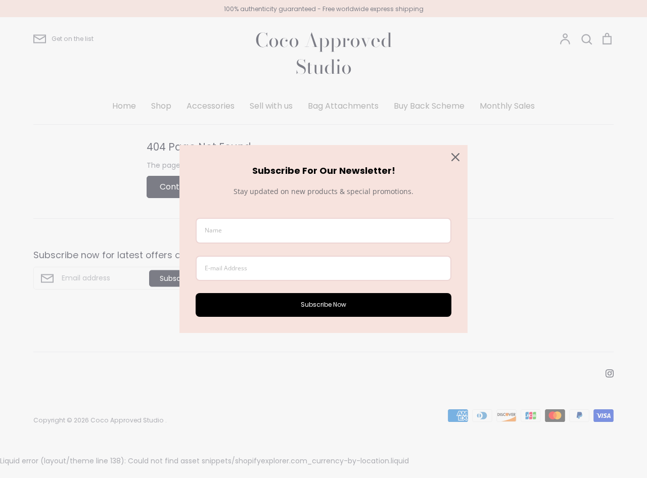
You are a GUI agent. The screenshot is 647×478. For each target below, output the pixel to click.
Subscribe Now (323, 304)
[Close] (455, 157)
